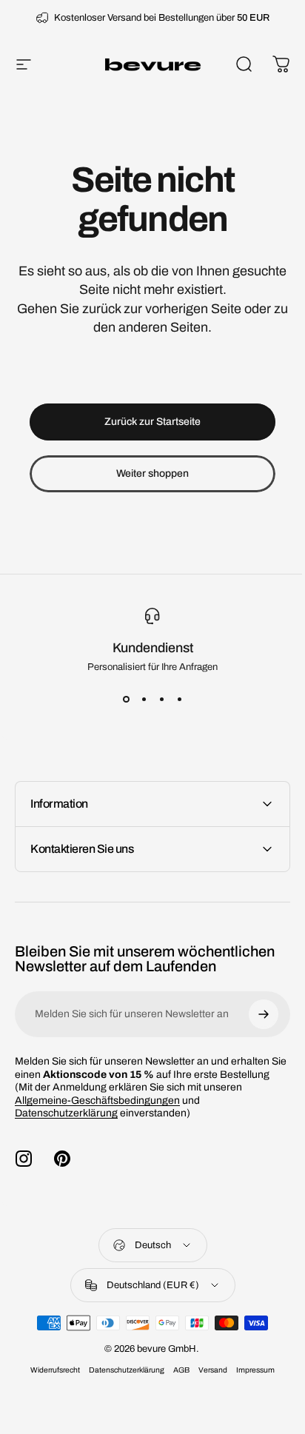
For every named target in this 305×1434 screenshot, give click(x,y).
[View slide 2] (143, 699)
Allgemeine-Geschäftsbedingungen (97, 1113)
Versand (207, 1383)
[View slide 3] (161, 699)
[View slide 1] (126, 699)
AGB (176, 1383)
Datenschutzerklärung (66, 1126)
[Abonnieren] (252, 1014)
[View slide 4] (179, 699)
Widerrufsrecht (50, 1383)
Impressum (250, 1383)
